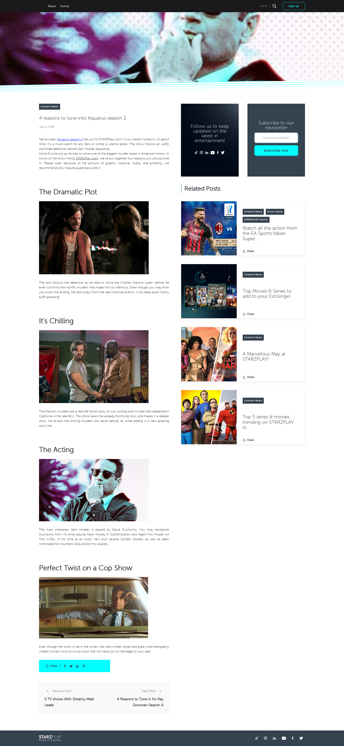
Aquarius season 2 (70, 139)
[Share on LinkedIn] (77, 666)
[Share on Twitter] (71, 666)
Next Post (148, 691)
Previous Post (62, 691)
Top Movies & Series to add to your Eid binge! (267, 293)
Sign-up (294, 6)
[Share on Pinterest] (84, 666)
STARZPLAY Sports (256, 219)
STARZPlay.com (87, 158)
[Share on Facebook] (65, 666)
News (52, 6)
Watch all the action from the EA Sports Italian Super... (270, 233)
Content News (50, 106)
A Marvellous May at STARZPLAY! (264, 356)
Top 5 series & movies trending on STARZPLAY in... (268, 422)
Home (64, 6)
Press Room (275, 211)
